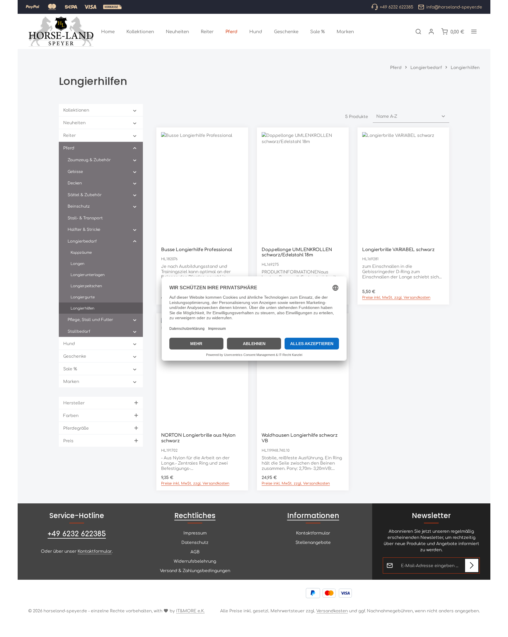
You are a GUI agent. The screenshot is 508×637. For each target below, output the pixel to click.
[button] (134, 110)
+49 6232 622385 (77, 533)
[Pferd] (231, 31)
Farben (70, 415)
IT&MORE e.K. (190, 610)
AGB (195, 551)
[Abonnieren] (471, 565)
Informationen (313, 515)
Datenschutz (194, 542)
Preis (68, 440)
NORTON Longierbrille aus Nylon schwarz (198, 437)
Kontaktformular (95, 551)
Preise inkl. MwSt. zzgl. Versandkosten (396, 297)
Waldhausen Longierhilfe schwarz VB (299, 437)
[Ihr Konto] (431, 31)
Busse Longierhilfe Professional (196, 249)
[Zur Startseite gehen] (61, 31)
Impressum (195, 532)
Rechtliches (194, 515)
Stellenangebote (313, 542)
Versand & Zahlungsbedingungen (195, 570)
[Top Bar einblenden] (474, 31)
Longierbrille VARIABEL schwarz (398, 249)
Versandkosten (332, 610)
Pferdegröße (76, 428)
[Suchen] (418, 31)
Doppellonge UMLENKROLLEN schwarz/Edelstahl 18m (297, 252)
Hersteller (74, 402)
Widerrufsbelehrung (195, 561)
